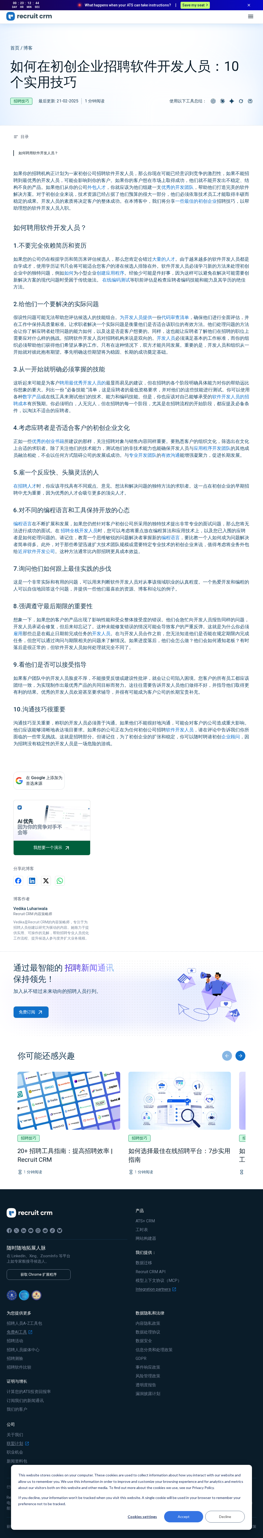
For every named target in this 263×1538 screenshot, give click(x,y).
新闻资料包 (17, 1461)
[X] (16, 1230)
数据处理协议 (148, 1332)
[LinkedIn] (23, 1230)
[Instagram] (38, 1230)
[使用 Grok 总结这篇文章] (240, 101)
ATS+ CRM (145, 1221)
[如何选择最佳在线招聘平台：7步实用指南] (179, 1101)
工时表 (142, 1229)
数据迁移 (144, 1263)
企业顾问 (230, 736)
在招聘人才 (24, 486)
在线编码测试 (115, 280)
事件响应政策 (148, 1367)
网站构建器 (146, 1238)
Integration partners (153, 1289)
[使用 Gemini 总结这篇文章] (231, 101)
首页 (15, 48)
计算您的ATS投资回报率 (29, 1391)
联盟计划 (15, 1443)
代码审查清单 (175, 317)
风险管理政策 (148, 1376)
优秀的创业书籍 (48, 441)
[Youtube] (30, 1230)
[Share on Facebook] (18, 881)
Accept (184, 1516)
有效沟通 (170, 455)
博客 (28, 48)
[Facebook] (9, 1230)
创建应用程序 (110, 273)
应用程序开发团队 (212, 448)
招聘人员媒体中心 (23, 1350)
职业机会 (15, 1452)
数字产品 (32, 396)
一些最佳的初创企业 (196, 201)
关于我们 (15, 1435)
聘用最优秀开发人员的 (83, 382)
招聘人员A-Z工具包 (24, 1323)
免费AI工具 (17, 1332)
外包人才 (96, 187)
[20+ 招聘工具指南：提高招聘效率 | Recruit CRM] (68, 1101)
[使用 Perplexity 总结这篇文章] (250, 101)
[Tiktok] (52, 1230)
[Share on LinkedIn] (32, 881)
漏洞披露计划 (148, 1393)
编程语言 (22, 523)
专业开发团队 (143, 455)
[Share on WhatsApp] (60, 881)
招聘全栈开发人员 (79, 530)
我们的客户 (17, 1409)
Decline (225, 1516)
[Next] (240, 1056)
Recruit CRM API (151, 1272)
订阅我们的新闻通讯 (25, 1400)
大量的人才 (163, 259)
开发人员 (166, 338)
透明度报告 (146, 1385)
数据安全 (144, 1341)
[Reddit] (45, 1230)
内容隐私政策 (148, 1323)
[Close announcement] (249, 5)
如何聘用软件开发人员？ (38, 153)
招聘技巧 (21, 101)
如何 (68, 273)
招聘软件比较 (19, 1367)
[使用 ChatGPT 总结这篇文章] (213, 101)
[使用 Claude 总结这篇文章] (222, 101)
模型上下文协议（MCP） (159, 1280)
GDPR (141, 1358)
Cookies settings (142, 1516)
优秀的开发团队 (177, 187)
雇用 (18, 633)
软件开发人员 (180, 729)
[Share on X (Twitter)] (46, 881)
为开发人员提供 (136, 317)
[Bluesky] (59, 1230)
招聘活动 (15, 1341)
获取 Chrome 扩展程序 (39, 1274)
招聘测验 (15, 1358)
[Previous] (227, 1056)
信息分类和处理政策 (154, 1350)
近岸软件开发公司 (36, 551)
